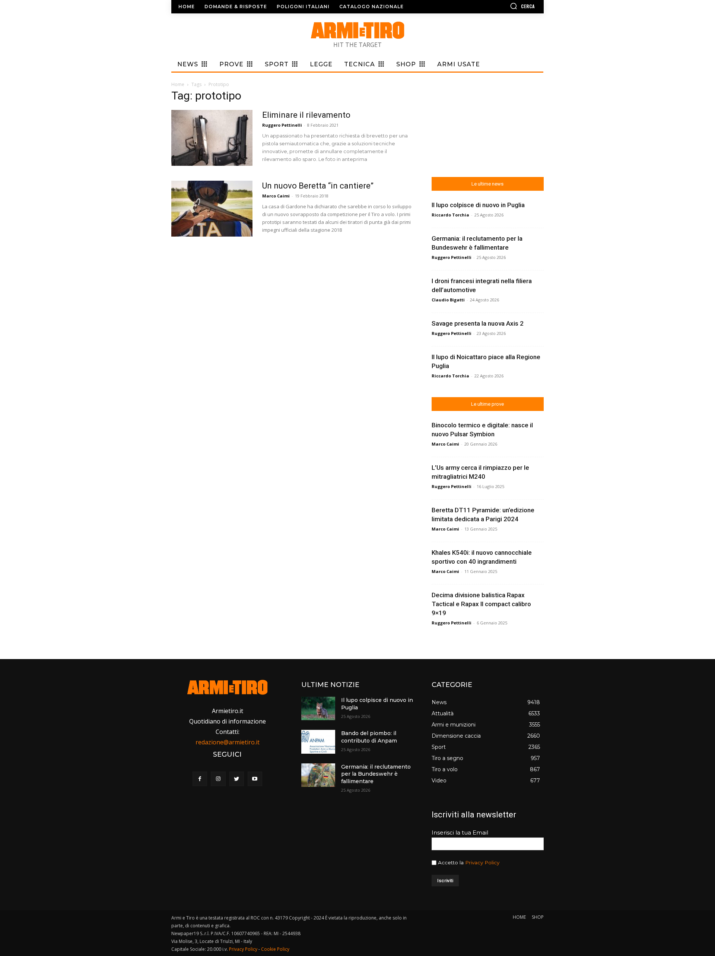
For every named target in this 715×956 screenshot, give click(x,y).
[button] (501, 6)
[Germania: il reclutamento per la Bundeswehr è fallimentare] (318, 775)
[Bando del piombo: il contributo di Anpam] (318, 741)
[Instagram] (218, 779)
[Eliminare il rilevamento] (211, 138)
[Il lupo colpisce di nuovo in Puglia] (318, 708)
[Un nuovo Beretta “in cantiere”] (211, 209)
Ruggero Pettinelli (282, 125)
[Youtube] (255, 779)
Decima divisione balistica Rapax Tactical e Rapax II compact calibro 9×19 (481, 604)
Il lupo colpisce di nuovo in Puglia (478, 205)
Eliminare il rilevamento (306, 115)
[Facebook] (200, 779)
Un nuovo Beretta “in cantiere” (318, 185)
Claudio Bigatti (448, 300)
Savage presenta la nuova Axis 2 (478, 323)
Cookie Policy (275, 949)
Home (177, 84)
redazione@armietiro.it (228, 742)
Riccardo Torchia (450, 215)
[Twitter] (236, 779)
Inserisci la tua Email (460, 832)
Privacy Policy (482, 862)
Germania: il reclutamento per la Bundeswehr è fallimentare (376, 774)
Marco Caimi (276, 196)
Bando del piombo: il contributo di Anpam (369, 737)
